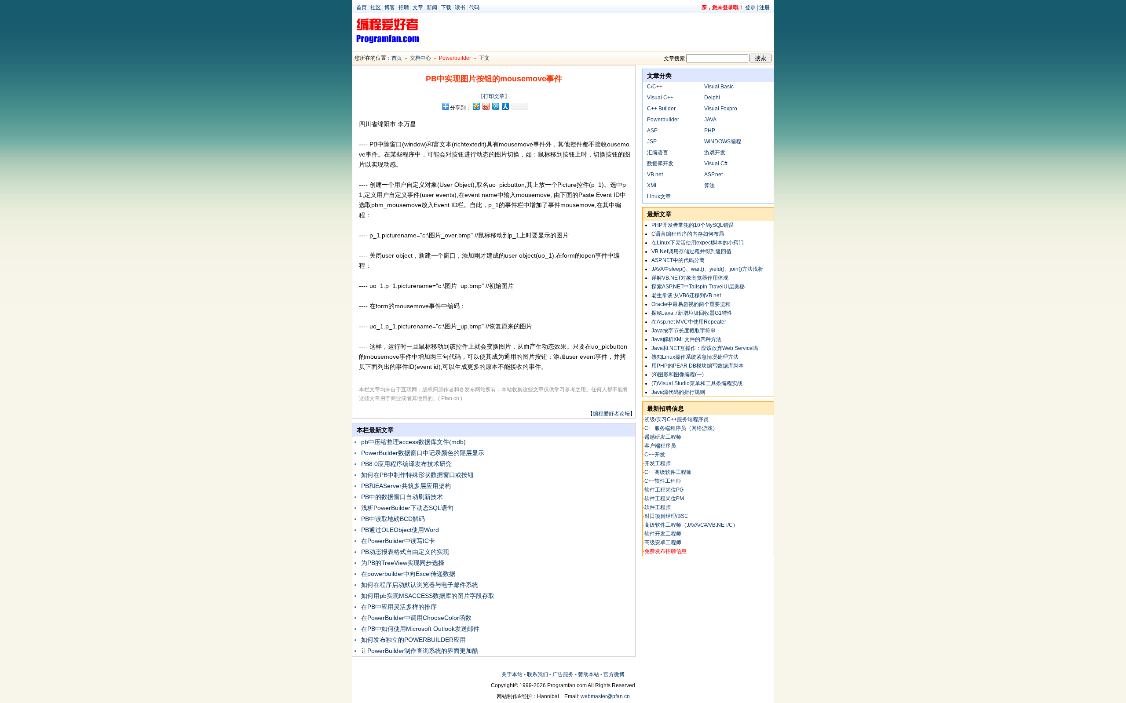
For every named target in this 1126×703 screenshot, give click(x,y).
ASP (652, 130)
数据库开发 (660, 163)
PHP (709, 130)
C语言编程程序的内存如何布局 (687, 234)
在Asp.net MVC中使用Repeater (688, 322)
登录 (750, 7)
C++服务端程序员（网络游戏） (681, 428)
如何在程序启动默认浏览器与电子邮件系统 (419, 584)
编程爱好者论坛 (611, 414)
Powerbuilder (455, 58)
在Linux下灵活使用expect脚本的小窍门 (697, 243)
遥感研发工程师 (662, 437)
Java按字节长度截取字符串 (683, 331)
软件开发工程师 (662, 534)
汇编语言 (657, 152)
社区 (375, 7)
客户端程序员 (660, 446)
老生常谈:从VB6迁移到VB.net (686, 295)
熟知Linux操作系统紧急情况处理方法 (694, 357)
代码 (474, 7)
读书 (460, 7)
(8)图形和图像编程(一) (677, 375)
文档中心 (420, 58)
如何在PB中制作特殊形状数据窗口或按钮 (417, 474)
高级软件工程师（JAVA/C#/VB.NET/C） (691, 525)
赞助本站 (588, 674)
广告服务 (563, 674)
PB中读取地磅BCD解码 (393, 518)
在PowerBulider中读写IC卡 (398, 540)
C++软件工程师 (662, 481)
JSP (652, 141)
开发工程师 (657, 463)
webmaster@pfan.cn (605, 696)
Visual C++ (660, 98)
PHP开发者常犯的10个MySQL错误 (692, 225)
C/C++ (654, 87)
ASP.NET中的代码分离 (678, 260)
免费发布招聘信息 (665, 551)
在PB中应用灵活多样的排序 (399, 606)
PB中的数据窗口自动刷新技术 (402, 496)
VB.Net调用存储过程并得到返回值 (691, 251)
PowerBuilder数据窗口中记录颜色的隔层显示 (422, 452)
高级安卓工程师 (662, 542)
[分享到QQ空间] (476, 106)
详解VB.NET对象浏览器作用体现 (689, 278)
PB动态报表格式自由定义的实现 (405, 551)
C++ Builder (661, 109)
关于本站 (512, 674)
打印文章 (494, 96)
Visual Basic (719, 87)
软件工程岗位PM (664, 498)
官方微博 (614, 674)
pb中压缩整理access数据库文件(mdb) (414, 441)
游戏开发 (714, 152)
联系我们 (537, 674)
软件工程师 (657, 507)
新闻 (432, 7)
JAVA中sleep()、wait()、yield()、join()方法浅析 (707, 269)
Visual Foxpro (720, 109)
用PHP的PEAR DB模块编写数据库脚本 (697, 366)
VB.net (655, 174)
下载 (446, 7)
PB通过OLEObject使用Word (400, 529)
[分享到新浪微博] (485, 106)
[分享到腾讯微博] (495, 106)
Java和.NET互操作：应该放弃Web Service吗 (704, 348)
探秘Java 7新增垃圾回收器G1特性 (691, 313)
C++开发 (654, 455)
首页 (361, 7)
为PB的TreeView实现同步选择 (402, 562)
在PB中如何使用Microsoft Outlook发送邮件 (420, 628)
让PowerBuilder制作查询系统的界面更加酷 (419, 650)
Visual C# (716, 163)
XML (652, 185)
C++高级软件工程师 (667, 472)
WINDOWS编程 (722, 141)
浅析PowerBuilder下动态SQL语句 (407, 507)
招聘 (403, 7)
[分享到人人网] (505, 106)
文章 (418, 7)
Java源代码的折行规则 (678, 392)
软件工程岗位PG (664, 490)
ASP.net (713, 174)
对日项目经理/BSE (666, 516)
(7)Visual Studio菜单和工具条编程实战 (696, 383)
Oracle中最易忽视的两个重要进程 (691, 304)
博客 (389, 7)
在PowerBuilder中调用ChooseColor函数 (416, 617)
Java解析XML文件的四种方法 (686, 339)
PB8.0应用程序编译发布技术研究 (406, 463)
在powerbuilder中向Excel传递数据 (408, 573)
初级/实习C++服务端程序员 (676, 419)
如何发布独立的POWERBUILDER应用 (413, 639)
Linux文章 (659, 196)
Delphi (712, 98)
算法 (709, 185)
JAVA (710, 120)
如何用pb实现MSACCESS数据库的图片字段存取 (427, 595)
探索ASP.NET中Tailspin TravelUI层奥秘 (698, 287)
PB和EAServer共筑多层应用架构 (406, 485)
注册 (764, 7)
